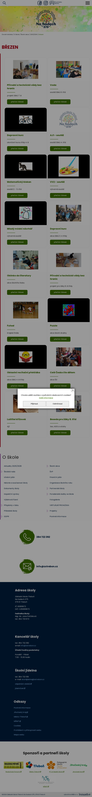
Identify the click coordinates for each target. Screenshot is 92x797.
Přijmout (34, 403)
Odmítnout (57, 403)
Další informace (46, 398)
